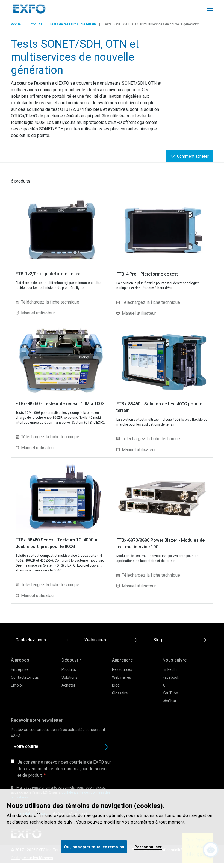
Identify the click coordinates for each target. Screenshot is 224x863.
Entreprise (20, 669)
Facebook (171, 677)
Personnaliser (148, 846)
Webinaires (121, 677)
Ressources (122, 669)
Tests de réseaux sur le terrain (73, 24)
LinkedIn (170, 669)
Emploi (17, 685)
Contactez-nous (25, 677)
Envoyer (106, 747)
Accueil (16, 24)
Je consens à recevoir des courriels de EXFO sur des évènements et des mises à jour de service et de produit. (64, 769)
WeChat (169, 701)
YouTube (170, 693)
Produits (36, 24)
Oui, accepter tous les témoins (94, 846)
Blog (116, 685)
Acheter (68, 685)
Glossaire (120, 693)
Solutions (69, 677)
